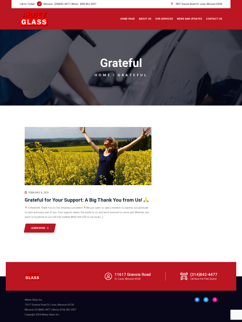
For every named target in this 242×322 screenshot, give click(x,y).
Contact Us (214, 18)
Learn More (38, 228)
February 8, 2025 (38, 193)
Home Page (127, 18)
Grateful (133, 75)
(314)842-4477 (62, 4)
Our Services (164, 18)
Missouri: (48, 4)
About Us (145, 18)
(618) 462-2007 (88, 4)
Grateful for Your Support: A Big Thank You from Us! (84, 200)
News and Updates (189, 18)
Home (102, 75)
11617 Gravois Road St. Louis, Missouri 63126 (199, 4)
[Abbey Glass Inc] (34, 19)
